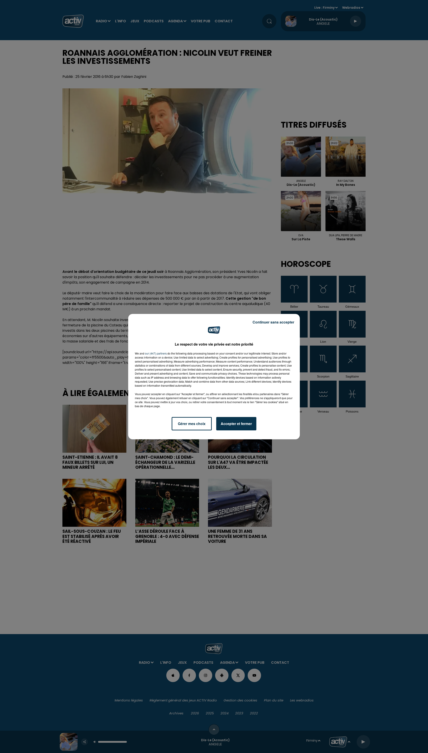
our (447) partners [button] (156, 353)
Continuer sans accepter (273, 322)
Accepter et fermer (236, 423)
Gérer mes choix (192, 423)
